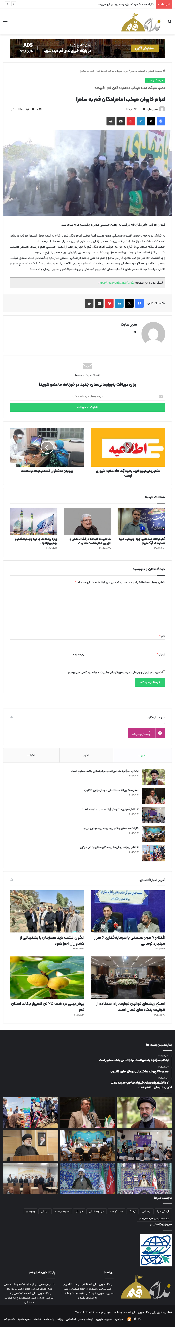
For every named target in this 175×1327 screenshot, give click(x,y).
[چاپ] (110, 121)
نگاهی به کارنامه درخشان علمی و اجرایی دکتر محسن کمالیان (90, 541)
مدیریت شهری (104, 1319)
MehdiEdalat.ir (85, 1312)
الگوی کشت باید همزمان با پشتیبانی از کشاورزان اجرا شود (52, 940)
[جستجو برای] (170, 23)
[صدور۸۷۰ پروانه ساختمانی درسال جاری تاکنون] (153, 796)
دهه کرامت (116, 1211)
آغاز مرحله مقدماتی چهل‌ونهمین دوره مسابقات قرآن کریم (142, 541)
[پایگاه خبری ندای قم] (141, 21)
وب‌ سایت (78, 654)
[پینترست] (131, 121)
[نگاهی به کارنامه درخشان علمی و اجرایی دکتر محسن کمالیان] (87, 521)
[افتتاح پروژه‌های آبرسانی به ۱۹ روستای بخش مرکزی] (153, 853)
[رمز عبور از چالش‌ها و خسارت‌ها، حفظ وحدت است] (144, 1178)
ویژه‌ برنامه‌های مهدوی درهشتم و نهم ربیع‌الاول (36, 541)
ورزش (60, 1319)
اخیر (86, 755)
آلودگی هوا (163, 1211)
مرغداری (45, 1211)
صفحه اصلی (155, 71)
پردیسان (30, 1211)
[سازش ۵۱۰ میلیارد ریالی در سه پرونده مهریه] (30, 1145)
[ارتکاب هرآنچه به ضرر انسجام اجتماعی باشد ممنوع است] (153, 777)
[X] (151, 121)
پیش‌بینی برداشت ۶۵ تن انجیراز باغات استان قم (47, 1007)
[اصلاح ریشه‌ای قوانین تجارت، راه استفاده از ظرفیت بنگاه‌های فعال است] (128, 977)
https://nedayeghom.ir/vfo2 (116, 282)
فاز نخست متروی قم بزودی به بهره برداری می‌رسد (110, 828)
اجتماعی (146, 1211)
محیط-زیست (62, 1211)
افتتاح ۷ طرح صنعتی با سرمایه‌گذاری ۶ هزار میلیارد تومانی (129, 940)
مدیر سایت (152, 109)
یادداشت (49, 1319)
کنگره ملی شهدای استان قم (154, 1219)
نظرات (31, 755)
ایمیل (160, 654)
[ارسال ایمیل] (144, 109)
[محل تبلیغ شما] (87, 48)
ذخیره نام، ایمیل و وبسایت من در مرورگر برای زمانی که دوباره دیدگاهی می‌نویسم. (115, 672)
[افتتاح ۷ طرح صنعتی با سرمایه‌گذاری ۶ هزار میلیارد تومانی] (128, 911)
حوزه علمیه (24, 1319)
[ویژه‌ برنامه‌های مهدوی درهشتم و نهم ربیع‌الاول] (33, 521)
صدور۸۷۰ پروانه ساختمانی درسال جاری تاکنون (111, 790)
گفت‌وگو (9, 1319)
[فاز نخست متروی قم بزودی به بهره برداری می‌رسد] (153, 834)
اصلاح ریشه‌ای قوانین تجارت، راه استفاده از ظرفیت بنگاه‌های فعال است (130, 1007)
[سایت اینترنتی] (134, 332)
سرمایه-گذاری (96, 1211)
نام (162, 636)
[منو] (5, 23)
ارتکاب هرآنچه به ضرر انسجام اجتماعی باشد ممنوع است (105, 771)
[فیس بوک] (161, 121)
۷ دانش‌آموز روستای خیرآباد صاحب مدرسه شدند (110, 809)
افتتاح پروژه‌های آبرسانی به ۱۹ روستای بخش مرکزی (125, 4)
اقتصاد (37, 1319)
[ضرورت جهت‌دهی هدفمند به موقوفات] (87, 1178)
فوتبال (79, 1211)
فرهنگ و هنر (138, 71)
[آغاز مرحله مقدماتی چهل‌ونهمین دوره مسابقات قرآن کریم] (141, 521)
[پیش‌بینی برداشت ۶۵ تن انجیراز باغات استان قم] (47, 977)
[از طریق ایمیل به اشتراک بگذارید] (121, 121)
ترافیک (132, 1211)
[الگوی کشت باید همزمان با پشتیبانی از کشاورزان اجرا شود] (47, 911)
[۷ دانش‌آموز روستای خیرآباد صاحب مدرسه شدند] (153, 815)
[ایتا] (129, 1319)
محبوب (142, 755)
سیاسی (119, 1319)
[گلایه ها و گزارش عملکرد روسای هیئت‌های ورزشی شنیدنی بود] (30, 1178)
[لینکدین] (141, 121)
